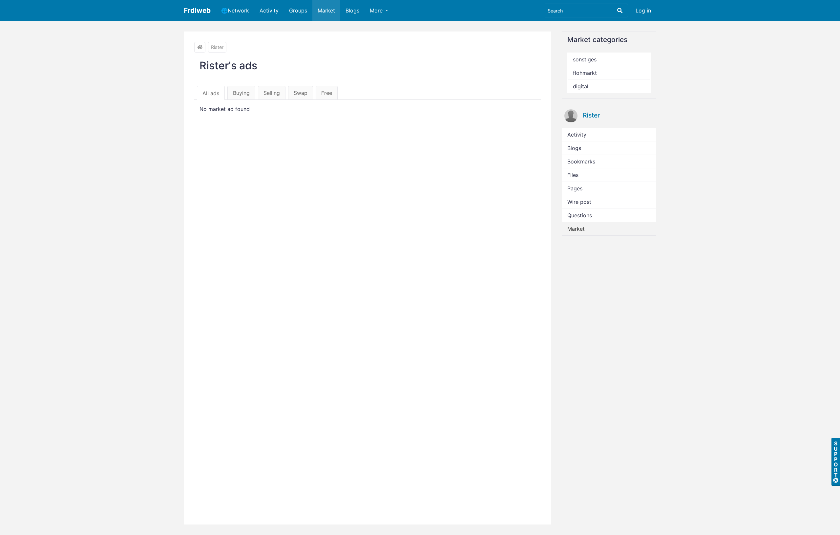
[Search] (620, 10)
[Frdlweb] (199, 47)
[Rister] (571, 115)
